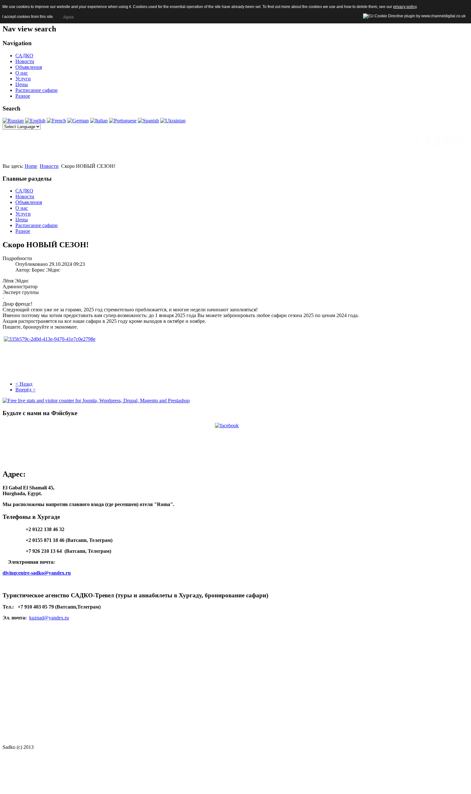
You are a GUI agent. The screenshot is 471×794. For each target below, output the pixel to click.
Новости (24, 61)
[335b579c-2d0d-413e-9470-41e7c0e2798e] (50, 339)
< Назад (23, 384)
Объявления (28, 67)
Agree (68, 16)
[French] (56, 121)
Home (31, 166)
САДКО (24, 55)
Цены (21, 84)
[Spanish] (148, 121)
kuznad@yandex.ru (49, 617)
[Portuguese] (122, 121)
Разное (22, 96)
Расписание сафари (36, 90)
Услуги (23, 78)
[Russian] (13, 121)
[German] (78, 121)
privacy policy (405, 6)
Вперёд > (25, 389)
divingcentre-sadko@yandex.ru (37, 573)
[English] (35, 121)
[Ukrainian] (173, 121)
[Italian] (99, 121)
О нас (21, 73)
